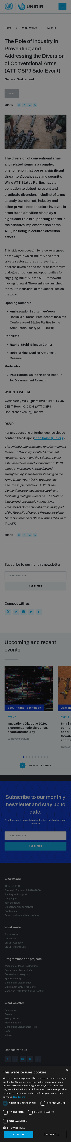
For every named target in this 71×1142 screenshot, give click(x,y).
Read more (19, 1096)
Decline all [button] (51, 1134)
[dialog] (35, 1104)
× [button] (66, 1070)
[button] (35, 1128)
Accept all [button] (19, 1134)
